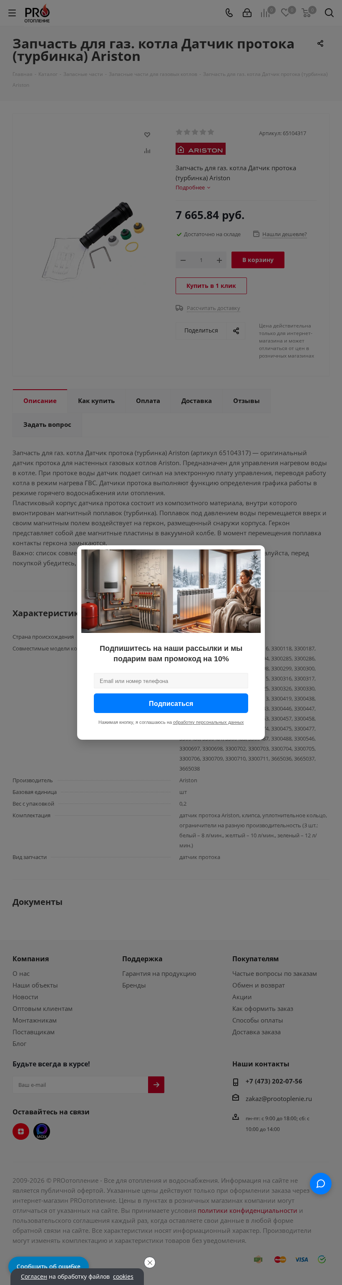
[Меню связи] (321, 1183)
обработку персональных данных (208, 722)
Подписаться (171, 703)
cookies (123, 1276)
